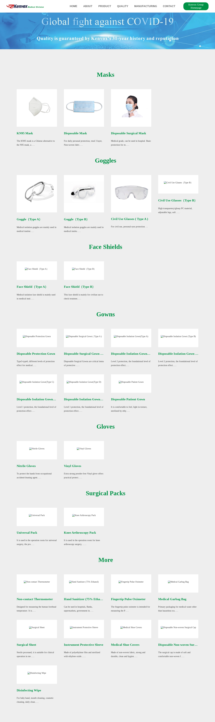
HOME (73, 6)
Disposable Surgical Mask (128, 133)
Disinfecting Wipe (29, 690)
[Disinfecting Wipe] (37, 673)
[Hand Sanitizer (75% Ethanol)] (84, 582)
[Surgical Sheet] (37, 627)
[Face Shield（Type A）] (37, 269)
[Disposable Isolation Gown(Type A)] (131, 336)
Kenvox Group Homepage (196, 6)
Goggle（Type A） (29, 219)
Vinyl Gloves (72, 466)
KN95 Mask (25, 133)
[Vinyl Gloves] (84, 448)
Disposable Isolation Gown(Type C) (41, 399)
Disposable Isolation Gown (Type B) (182, 353)
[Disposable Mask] (84, 106)
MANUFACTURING (145, 6)
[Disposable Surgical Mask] (131, 106)
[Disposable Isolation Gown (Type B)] (178, 336)
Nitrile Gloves (26, 466)
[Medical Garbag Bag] (178, 582)
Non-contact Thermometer (35, 599)
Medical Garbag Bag (172, 599)
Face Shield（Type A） (32, 286)
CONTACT (169, 6)
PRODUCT (104, 6)
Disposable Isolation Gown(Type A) (135, 353)
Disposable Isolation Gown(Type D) (88, 399)
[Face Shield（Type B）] (84, 269)
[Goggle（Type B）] (84, 192)
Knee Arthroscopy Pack (80, 532)
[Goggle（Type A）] (37, 192)
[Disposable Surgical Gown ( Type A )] (84, 336)
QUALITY (122, 6)
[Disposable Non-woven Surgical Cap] (178, 627)
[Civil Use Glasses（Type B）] (178, 182)
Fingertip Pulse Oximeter (128, 599)
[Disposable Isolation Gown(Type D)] (84, 382)
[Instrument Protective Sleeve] (84, 627)
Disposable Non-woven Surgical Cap (182, 644)
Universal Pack (27, 532)
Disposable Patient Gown (128, 399)
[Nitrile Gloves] (36, 448)
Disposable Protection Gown (36, 353)
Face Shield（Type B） (79, 286)
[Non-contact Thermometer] (37, 582)
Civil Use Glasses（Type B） (177, 200)
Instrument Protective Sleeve (83, 644)
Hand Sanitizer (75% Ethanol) (84, 599)
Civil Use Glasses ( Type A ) (129, 219)
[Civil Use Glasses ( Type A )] (131, 192)
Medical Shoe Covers (125, 644)
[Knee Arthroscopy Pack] (84, 515)
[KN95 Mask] (37, 106)
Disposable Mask (75, 133)
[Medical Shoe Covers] (131, 627)
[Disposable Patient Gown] (131, 382)
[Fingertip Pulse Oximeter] (131, 582)
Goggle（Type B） (76, 219)
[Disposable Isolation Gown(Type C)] (37, 382)
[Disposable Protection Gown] (37, 336)
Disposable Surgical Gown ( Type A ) (88, 353)
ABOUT (87, 6)
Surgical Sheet (26, 644)
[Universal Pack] (37, 515)
